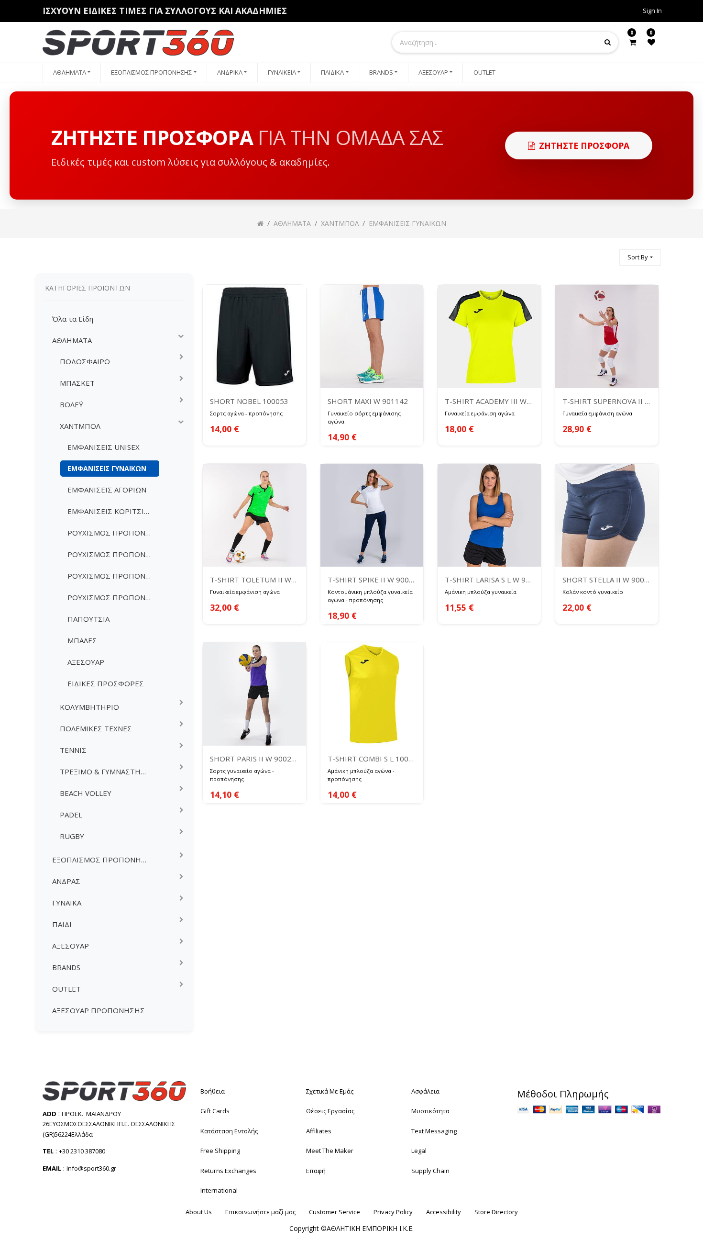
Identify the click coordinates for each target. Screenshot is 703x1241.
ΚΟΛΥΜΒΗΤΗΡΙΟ (89, 707)
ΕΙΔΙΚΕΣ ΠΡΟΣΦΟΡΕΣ (105, 683)
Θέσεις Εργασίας (330, 1111)
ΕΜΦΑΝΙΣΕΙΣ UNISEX (103, 447)
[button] (639, 257)
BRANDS (66, 967)
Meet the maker (329, 1150)
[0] (632, 42)
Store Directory (496, 1211)
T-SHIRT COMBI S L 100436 (372, 758)
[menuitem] (72, 72)
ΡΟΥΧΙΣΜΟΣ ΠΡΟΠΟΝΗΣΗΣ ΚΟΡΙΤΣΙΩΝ (113, 597)
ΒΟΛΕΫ (71, 404)
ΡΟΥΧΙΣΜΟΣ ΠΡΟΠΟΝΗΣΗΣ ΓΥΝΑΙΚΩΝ (113, 554)
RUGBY (72, 836)
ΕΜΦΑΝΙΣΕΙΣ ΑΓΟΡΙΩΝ (106, 489)
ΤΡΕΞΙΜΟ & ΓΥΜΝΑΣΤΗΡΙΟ (107, 771)
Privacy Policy (393, 1211)
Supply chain (430, 1170)
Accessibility (443, 1211)
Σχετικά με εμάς (329, 1091)
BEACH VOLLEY (85, 793)
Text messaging (434, 1131)
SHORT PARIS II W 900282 (254, 758)
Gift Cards (215, 1111)
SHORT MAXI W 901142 (368, 401)
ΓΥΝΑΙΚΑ (66, 902)
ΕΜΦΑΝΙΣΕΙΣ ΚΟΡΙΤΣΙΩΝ (111, 511)
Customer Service (334, 1211)
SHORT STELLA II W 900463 (606, 579)
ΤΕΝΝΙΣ (73, 750)
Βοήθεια (212, 1091)
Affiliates (318, 1131)
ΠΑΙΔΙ (62, 924)
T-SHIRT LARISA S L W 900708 (489, 579)
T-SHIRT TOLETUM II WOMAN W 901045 (254, 579)
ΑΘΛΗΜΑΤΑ (72, 340)
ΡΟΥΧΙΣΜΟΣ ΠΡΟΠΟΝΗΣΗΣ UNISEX (113, 532)
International (219, 1190)
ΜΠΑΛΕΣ (82, 640)
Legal (419, 1150)
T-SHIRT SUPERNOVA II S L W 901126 (606, 401)
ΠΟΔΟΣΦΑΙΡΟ (85, 361)
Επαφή (316, 1170)
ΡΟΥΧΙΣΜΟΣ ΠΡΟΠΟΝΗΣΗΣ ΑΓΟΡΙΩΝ (113, 576)
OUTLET (66, 989)
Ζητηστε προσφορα (584, 145)
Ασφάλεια (425, 1091)
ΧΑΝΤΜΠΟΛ (80, 426)
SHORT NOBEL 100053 (249, 401)
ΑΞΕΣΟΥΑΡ (85, 662)
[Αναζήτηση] (607, 253)
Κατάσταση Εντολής (229, 1131)
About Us (199, 1211)
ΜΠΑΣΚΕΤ (77, 383)
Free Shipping (220, 1150)
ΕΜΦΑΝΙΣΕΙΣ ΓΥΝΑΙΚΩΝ (106, 468)
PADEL (71, 814)
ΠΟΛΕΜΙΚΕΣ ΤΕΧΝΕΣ (96, 728)
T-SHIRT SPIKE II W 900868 (372, 579)
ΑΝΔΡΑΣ (66, 881)
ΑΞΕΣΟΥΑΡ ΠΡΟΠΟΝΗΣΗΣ (98, 1010)
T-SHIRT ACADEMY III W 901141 (489, 401)
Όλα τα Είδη (72, 319)
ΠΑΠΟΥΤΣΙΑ (88, 619)
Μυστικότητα (430, 1111)
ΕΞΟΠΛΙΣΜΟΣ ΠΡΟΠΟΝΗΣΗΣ (104, 859)
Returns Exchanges (228, 1170)
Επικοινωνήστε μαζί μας (260, 1211)
